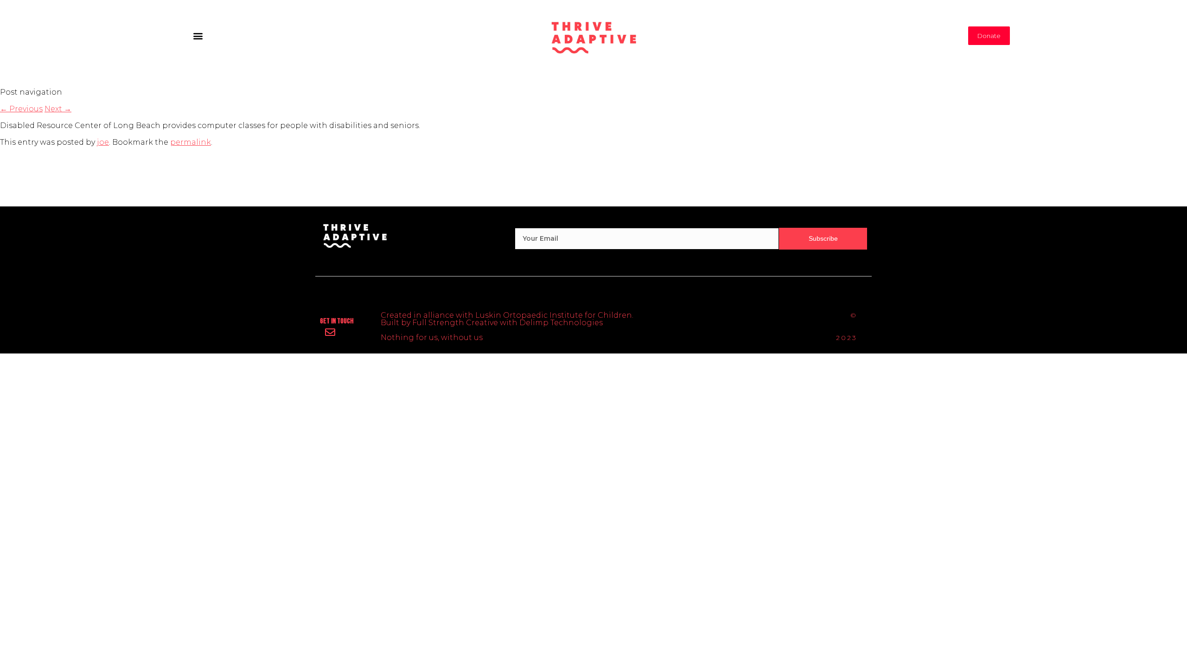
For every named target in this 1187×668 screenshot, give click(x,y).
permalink (190, 142)
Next (58, 108)
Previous (21, 108)
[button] (197, 35)
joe (103, 142)
